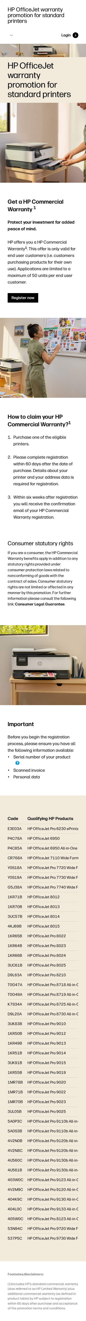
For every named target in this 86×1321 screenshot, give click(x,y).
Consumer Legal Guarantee (39, 604)
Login (66, 35)
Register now (22, 297)
